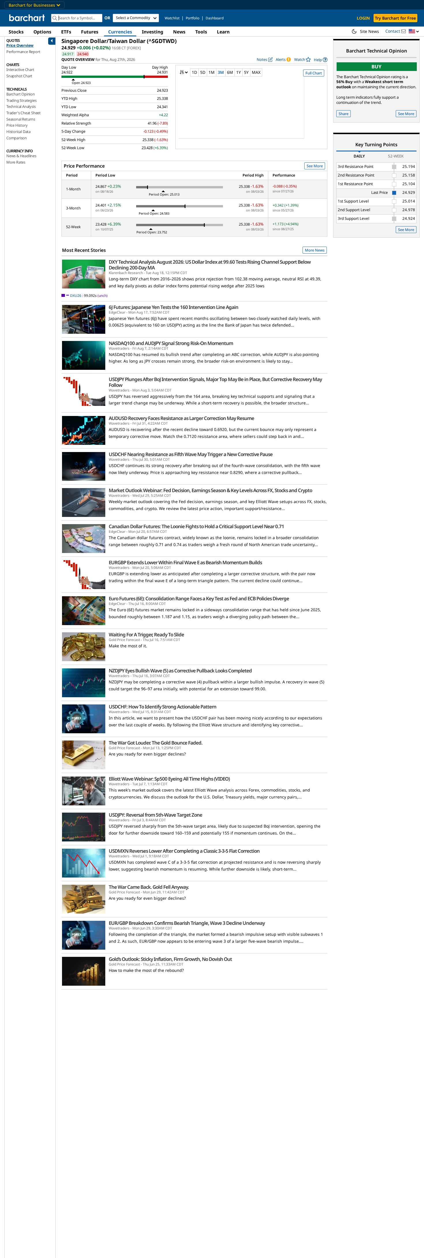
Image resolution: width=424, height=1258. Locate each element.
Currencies (120, 32)
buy (377, 66)
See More (315, 165)
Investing (152, 32)
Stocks (16, 32)
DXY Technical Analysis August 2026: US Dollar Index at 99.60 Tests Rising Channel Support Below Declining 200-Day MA (210, 265)
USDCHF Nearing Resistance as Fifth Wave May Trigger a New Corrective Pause (191, 454)
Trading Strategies (21, 100)
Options (42, 32)
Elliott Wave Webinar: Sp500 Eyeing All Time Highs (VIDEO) (169, 779)
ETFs (66, 32)
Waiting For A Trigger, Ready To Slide (146, 635)
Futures (89, 32)
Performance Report (23, 51)
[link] (320, 59)
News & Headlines (21, 155)
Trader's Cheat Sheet (23, 112)
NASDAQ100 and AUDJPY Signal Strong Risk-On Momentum (171, 343)
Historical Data (18, 131)
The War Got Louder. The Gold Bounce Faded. (155, 743)
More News (314, 250)
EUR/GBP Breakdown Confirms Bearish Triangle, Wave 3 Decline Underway (187, 923)
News (179, 32)
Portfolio (192, 18)
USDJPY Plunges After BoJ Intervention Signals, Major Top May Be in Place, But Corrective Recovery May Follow (215, 382)
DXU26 (75, 295)
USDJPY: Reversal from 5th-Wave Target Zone (155, 815)
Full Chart (313, 73)
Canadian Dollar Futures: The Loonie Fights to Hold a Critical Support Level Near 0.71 (196, 526)
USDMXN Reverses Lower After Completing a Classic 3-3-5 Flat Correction (184, 851)
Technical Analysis (20, 106)
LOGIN (363, 18)
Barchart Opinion (20, 94)
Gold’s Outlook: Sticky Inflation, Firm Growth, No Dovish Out (170, 959)
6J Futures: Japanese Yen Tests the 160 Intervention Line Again (173, 307)
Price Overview (19, 45)
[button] (414, 31)
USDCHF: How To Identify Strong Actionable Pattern (162, 707)
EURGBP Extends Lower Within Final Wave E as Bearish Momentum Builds (185, 562)
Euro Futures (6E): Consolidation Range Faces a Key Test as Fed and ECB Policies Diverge (199, 598)
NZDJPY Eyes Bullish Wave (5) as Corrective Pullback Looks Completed (180, 671)
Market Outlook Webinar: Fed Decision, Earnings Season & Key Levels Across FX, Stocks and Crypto (210, 490)
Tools (201, 32)
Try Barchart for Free (395, 18)
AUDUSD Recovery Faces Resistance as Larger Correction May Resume (181, 418)
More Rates (15, 162)
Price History (16, 125)
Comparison (16, 137)
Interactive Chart (20, 69)
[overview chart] (251, 111)
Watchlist (172, 18)
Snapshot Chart (19, 75)
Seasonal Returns (20, 119)
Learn (223, 32)
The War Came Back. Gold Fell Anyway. (149, 887)
